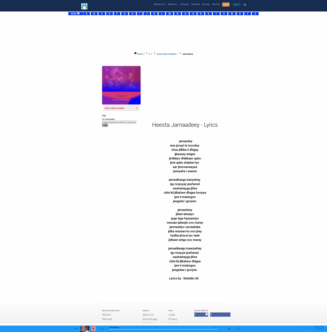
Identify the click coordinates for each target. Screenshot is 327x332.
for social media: (108, 119)
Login (226, 4)
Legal (171, 314)
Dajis (104, 116)
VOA (75, 13)
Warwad (107, 319)
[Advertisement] (157, 33)
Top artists (195, 4)
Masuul (106, 314)
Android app (150, 319)
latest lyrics (172, 4)
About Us (216, 4)
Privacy (172, 319)
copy (105, 125)
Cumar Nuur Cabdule (166, 54)
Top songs (184, 4)
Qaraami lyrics (160, 4)
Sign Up (236, 4)
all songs (206, 4)
